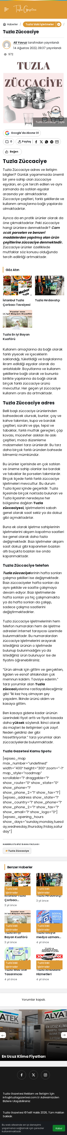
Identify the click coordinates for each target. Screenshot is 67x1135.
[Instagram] (45, 1074)
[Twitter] (33, 1074)
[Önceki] (3, 1035)
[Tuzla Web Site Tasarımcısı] (17, 964)
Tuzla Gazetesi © (14, 1112)
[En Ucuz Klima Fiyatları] (33, 1035)
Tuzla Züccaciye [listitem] (17, 851)
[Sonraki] (64, 1035)
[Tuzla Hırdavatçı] (49, 291)
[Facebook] (21, 1074)
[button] (58, 24)
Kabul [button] (59, 1128)
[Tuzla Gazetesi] (24, 9)
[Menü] (6, 9)
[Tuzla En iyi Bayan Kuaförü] (17, 325)
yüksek (18, 722)
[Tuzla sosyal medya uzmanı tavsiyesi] (49, 927)
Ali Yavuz (20, 42)
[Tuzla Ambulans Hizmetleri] (49, 964)
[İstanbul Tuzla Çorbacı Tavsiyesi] (17, 291)
